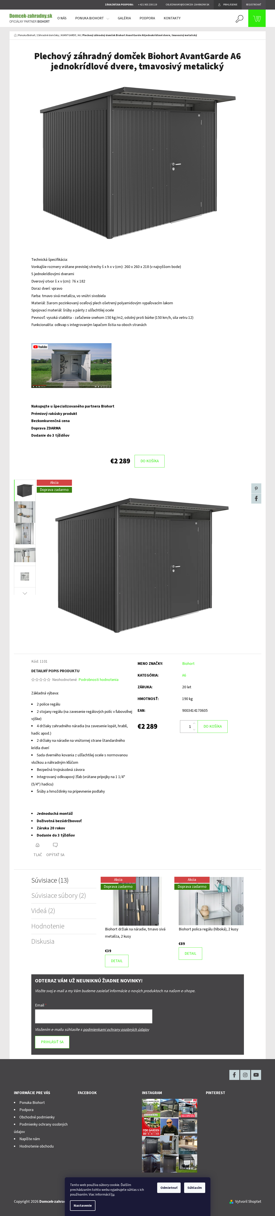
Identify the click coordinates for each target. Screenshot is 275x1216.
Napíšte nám (29, 1139)
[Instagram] (245, 1075)
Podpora (26, 1110)
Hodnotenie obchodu (36, 1146)
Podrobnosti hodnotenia (98, 679)
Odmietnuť (168, 1187)
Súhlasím (194, 1187)
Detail (117, 961)
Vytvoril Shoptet (248, 1201)
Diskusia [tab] (43, 941)
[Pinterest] (256, 488)
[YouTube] (256, 1075)
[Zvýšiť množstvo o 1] (194, 723)
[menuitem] (62, 18)
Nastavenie (83, 1205)
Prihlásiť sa (52, 1042)
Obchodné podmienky (37, 1117)
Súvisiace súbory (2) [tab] (58, 896)
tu (112, 1194)
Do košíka (149, 461)
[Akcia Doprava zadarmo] (137, 901)
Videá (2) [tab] (43, 911)
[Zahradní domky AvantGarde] (71, 365)
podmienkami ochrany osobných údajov (116, 1029)
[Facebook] (256, 499)
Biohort (188, 663)
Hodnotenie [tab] (47, 926)
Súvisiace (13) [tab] (50, 880)
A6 (184, 675)
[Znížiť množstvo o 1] (194, 730)
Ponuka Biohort (32, 1102)
